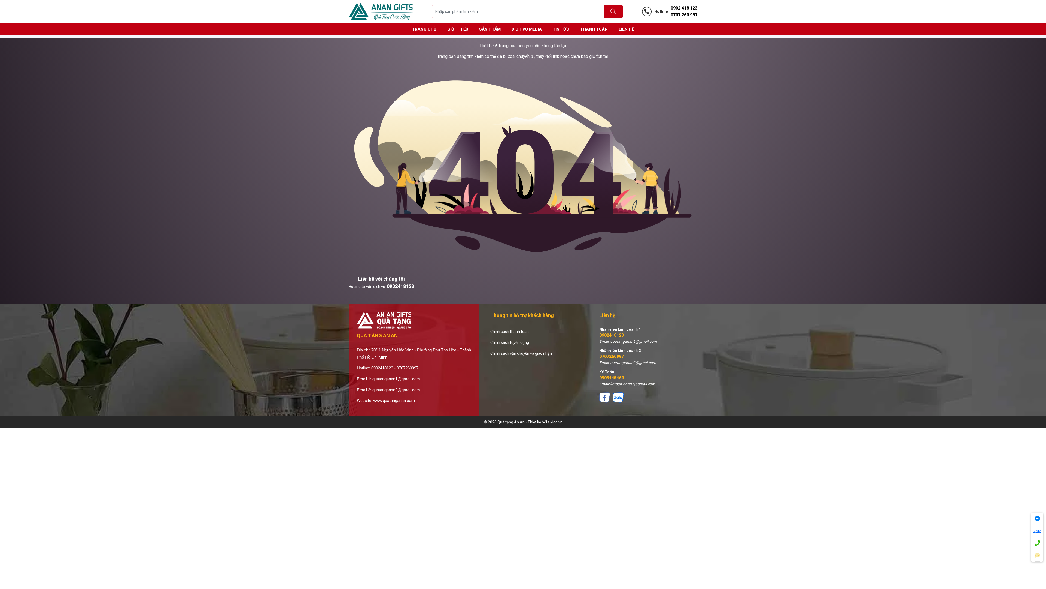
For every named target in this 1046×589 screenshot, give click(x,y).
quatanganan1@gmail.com (396, 379)
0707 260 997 (684, 14)
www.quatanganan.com (394, 400)
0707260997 (611, 356)
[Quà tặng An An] (381, 11)
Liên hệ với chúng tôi (381, 279)
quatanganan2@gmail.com (396, 389)
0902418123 (400, 286)
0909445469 (611, 377)
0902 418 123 (684, 8)
